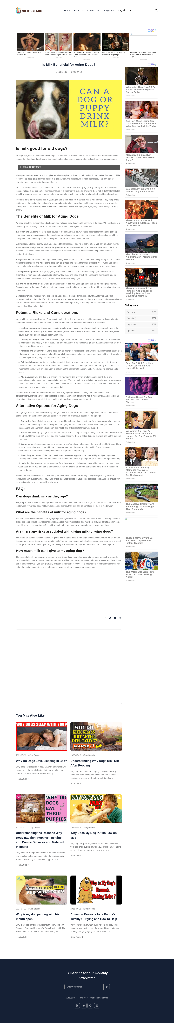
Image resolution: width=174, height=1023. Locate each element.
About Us (79, 10)
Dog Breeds (61, 72)
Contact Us (93, 10)
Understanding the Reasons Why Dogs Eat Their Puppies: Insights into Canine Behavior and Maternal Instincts (40, 839)
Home (67, 10)
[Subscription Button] (106, 987)
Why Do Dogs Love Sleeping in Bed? (41, 761)
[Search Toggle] (156, 10)
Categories (108, 10)
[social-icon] (77, 1005)
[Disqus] (69, 668)
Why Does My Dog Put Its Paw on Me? (93, 835)
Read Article (22, 779)
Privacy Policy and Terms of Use (93, 998)
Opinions (141, 330)
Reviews (141, 312)
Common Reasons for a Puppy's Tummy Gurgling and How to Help (93, 917)
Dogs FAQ (141, 318)
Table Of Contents (32, 167)
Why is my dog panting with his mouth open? (37, 917)
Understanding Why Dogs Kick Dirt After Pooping (94, 763)
